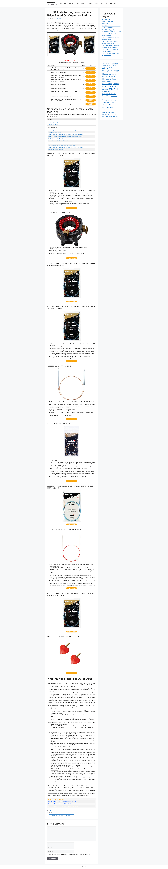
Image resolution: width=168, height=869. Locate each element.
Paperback (106, 91)
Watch (114, 114)
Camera (109, 72)
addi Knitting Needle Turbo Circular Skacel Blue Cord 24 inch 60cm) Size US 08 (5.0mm (65, 147)
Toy (106, 3)
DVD (117, 72)
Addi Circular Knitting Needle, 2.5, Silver (56, 138)
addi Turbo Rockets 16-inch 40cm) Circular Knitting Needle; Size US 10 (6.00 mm (64, 143)
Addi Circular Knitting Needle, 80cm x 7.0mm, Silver (58, 140)
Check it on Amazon (90, 68)
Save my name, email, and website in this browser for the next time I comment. (70, 854)
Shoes (103, 97)
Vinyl (112, 114)
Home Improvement (74, 3)
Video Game (106, 115)
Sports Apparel (110, 100)
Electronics (106, 74)
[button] (119, 3)
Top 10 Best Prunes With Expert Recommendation (60, 815)
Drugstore (90, 3)
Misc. (114, 86)
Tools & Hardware (108, 102)
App (110, 63)
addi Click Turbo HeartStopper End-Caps (56, 149)
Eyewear (113, 74)
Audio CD (113, 65)
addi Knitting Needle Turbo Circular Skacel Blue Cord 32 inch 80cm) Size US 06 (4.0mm (65, 134)
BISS (102, 3)
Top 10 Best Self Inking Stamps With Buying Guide (60, 803)
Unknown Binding (109, 112)
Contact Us (105, 23)
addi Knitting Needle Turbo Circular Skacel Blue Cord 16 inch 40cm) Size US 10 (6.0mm (65, 136)
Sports (96, 3)
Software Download (109, 97)
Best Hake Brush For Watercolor (55, 122)
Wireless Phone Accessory (110, 116)
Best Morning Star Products (54, 121)
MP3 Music (105, 89)
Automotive (107, 68)
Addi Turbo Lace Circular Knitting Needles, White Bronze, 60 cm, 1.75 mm (63, 145)
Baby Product (106, 70)
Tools (65, 3)
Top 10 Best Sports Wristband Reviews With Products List (61, 814)
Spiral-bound (116, 97)
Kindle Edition (107, 84)
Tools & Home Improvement (108, 105)
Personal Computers (109, 94)
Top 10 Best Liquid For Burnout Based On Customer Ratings (63, 806)
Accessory (105, 64)
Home (60, 3)
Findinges (51, 3)
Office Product (114, 89)
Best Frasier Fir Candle (53, 124)
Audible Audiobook (106, 65)
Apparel (115, 64)
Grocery (83, 3)
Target (115, 100)
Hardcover (112, 76)
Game (116, 74)
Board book (116, 70)
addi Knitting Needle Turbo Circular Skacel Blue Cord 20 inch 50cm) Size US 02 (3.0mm (65, 130)
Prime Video (106, 96)
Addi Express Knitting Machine (54, 132)
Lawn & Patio (113, 3)
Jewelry (109, 81)
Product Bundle (114, 96)
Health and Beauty (109, 79)
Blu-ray (112, 70)
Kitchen (116, 84)
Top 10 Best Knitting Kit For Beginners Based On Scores (62, 801)
